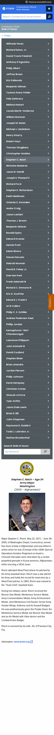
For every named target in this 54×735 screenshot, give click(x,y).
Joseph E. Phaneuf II (17, 178)
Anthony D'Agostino (18, 62)
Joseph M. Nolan (15, 123)
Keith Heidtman (15, 196)
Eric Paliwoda (14, 80)
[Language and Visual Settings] (49, 9)
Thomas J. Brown (16, 220)
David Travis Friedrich (19, 56)
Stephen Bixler (14, 358)
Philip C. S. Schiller (16, 312)
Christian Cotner (16, 389)
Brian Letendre (14, 364)
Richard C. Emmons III (18, 287)
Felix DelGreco (14, 98)
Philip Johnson (14, 376)
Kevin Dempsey (15, 383)
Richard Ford (13, 184)
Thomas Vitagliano (17, 147)
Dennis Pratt (13, 245)
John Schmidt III (15, 346)
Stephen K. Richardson (19, 190)
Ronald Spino (14, 233)
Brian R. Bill (12, 413)
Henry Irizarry (14, 135)
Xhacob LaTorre (15, 395)
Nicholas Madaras (17, 165)
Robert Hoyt (13, 141)
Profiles (7, 36)
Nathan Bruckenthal (18, 437)
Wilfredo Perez (14, 43)
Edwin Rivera (13, 251)
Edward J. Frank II (16, 300)
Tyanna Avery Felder (18, 92)
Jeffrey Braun (14, 74)
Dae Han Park (14, 275)
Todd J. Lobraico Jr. (18, 431)
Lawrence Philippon (17, 340)
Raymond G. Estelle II (18, 425)
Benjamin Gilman (16, 86)
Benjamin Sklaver (16, 226)
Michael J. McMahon (18, 129)
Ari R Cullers (13, 306)
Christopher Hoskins (18, 153)
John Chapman (15, 419)
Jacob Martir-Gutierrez (20, 111)
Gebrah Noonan (15, 263)
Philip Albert (13, 68)
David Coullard (15, 352)
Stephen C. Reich (16, 159)
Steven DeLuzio (15, 257)
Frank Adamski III (16, 281)
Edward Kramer (15, 239)
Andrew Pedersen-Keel (19, 318)
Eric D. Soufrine (15, 293)
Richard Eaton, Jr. (16, 50)
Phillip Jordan (14, 324)
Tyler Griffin (13, 401)
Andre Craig (13, 208)
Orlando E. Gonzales (18, 202)
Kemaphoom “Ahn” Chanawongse (17, 332)
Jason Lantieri (14, 214)
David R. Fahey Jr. (16, 269)
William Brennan (15, 117)
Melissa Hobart (15, 104)
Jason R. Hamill (15, 172)
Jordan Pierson (15, 370)
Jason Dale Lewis (16, 407)
